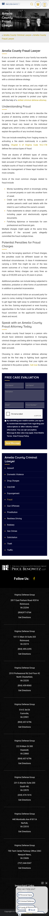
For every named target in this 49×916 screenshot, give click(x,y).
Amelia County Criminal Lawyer (17, 35)
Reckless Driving (14, 518)
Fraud (9, 499)
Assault (10, 468)
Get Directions (24, 617)
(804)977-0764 (24, 612)
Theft (9, 543)
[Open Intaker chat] (19, 914)
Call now (34, 365)
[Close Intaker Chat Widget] (46, 883)
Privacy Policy (23, 436)
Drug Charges (13, 481)
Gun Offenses (13, 506)
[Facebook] (34, 579)
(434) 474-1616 (24, 795)
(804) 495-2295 (24, 649)
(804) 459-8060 (24, 685)
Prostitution (12, 512)
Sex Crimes (12, 531)
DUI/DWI (11, 487)
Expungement (13, 493)
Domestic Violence (15, 474)
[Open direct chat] (42, 883)
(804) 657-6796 (24, 722)
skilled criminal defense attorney (32, 100)
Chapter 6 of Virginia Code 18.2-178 (29, 145)
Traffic (10, 550)
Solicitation (12, 537)
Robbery (10, 525)
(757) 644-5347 (24, 863)
